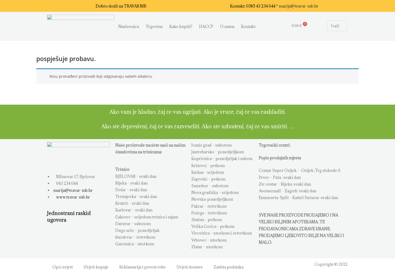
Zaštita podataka (228, 267)
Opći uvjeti (62, 267)
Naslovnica (128, 26)
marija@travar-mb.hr (298, 6)
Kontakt (248, 26)
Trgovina (154, 26)
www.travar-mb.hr (72, 197)
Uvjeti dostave (190, 267)
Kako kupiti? (180, 26)
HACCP (206, 26)
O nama (227, 26)
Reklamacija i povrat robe (142, 267)
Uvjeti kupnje (96, 267)
